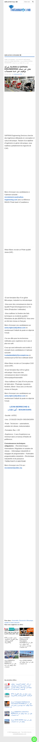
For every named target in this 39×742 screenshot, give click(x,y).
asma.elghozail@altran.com (14, 328)
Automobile (12, 59)
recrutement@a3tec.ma (13, 468)
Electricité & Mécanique (23, 59)
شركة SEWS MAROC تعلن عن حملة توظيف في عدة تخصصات (21, 720)
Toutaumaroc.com (15, 732)
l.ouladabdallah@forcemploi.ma (16, 355)
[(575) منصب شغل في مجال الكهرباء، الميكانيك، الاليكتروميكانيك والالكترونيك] (11, 632)
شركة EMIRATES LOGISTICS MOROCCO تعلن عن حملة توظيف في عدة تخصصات (21, 713)
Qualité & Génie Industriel (12, 61)
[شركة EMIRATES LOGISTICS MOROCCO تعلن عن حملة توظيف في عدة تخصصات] (11, 655)
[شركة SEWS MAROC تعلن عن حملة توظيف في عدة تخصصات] (27, 655)
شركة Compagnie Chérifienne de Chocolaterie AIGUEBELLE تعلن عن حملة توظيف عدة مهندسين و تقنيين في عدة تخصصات (18, 704)
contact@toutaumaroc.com (19, 734)
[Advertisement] (19, 32)
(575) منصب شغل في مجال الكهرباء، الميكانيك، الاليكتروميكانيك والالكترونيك (21, 694)
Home (6, 59)
